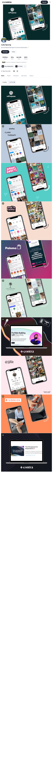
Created (5, 82)
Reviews (16, 75)
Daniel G (14, 62)
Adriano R (24, 62)
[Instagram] (17, 71)
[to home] (7, 2)
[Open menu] (50, 2)
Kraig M (18, 62)
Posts (9, 75)
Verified (11, 82)
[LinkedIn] (14, 71)
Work (2, 75)
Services (24, 75)
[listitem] (26, 58)
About (31, 75)
